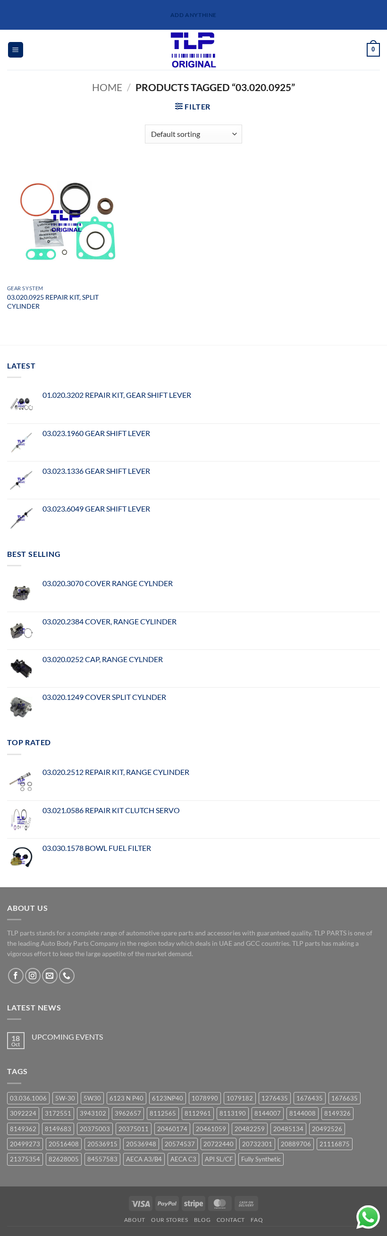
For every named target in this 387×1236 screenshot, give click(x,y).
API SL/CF (219, 1159)
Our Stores (169, 1219)
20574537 (180, 1144)
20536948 (141, 1144)
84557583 (102, 1159)
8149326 (337, 1113)
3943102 (93, 1113)
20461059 (211, 1129)
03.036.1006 (28, 1098)
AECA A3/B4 (144, 1159)
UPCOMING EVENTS (67, 1036)
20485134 (288, 1129)
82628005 (64, 1159)
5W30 (92, 1098)
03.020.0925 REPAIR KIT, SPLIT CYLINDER (53, 301)
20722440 (218, 1144)
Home (107, 87)
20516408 (64, 1144)
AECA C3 (183, 1159)
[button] (15, 50)
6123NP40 (167, 1098)
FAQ (257, 1219)
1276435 (274, 1098)
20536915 (102, 1144)
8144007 (267, 1113)
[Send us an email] (50, 976)
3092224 (23, 1113)
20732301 (257, 1144)
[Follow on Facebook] (16, 976)
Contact (231, 1219)
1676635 (344, 1098)
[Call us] (67, 976)
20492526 (327, 1129)
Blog (202, 1219)
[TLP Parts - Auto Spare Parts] (194, 50)
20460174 (172, 1129)
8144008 (302, 1113)
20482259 (250, 1129)
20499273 (25, 1144)
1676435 (309, 1098)
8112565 (163, 1113)
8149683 (58, 1129)
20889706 (296, 1144)
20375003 (95, 1129)
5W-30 (65, 1098)
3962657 (128, 1113)
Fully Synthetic (261, 1159)
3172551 (58, 1113)
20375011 (133, 1129)
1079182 (240, 1098)
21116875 (335, 1144)
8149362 (23, 1129)
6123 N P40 (126, 1098)
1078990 (205, 1098)
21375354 (25, 1159)
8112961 (198, 1113)
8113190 (232, 1113)
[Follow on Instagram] (33, 976)
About (134, 1219)
